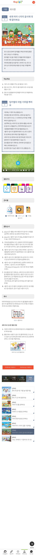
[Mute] (21, 170)
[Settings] (26, 170)
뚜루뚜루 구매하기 (10, 367)
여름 (14, 378)
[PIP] (29, 170)
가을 (22, 378)
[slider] (9, 170)
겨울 (30, 378)
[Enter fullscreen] (32, 170)
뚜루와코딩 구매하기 (25, 367)
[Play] (3, 170)
